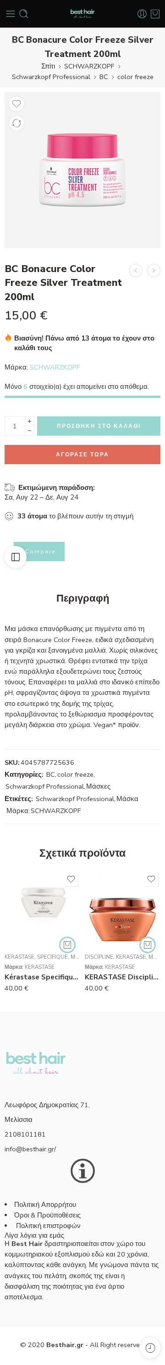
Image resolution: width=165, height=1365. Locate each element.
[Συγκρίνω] (16, 123)
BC (103, 76)
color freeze (135, 76)
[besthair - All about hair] (82, 14)
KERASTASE (19, 957)
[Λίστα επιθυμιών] (16, 104)
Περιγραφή (82, 599)
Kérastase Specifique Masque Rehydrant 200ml (42, 977)
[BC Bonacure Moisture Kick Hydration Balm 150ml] (153, 270)
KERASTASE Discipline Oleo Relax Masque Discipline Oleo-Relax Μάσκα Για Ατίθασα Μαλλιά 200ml (122, 977)
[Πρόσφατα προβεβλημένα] (150, 1347)
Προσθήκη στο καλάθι (99, 426)
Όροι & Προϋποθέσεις (47, 1215)
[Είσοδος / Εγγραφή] (142, 13)
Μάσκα (127, 798)
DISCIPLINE (99, 957)
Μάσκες (98, 786)
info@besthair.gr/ (30, 1149)
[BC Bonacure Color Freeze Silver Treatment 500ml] (136, 270)
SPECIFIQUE (52, 957)
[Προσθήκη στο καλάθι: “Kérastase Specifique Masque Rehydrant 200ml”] (67, 945)
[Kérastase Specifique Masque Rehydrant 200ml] (42, 908)
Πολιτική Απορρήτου (45, 1204)
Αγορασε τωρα (82, 454)
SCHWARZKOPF (89, 66)
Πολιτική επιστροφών (49, 1225)
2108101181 (25, 1134)
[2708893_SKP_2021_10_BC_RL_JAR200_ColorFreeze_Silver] (82, 170)
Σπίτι (48, 66)
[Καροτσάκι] (155, 13)
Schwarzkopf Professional (51, 76)
